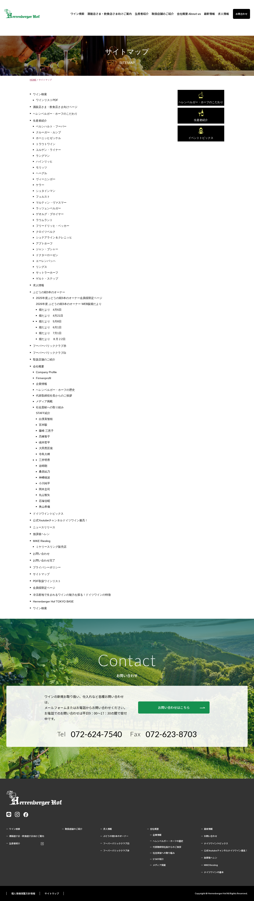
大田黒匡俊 (46, 448)
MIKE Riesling (41, 541)
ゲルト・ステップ (47, 278)
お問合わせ (241, 13)
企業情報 (41, 383)
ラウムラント (44, 220)
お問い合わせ (41, 553)
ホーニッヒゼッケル (48, 138)
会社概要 (38, 366)
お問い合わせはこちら (174, 707)
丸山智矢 (44, 495)
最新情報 (209, 14)
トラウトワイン (45, 144)
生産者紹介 (142, 14)
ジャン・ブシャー (47, 249)
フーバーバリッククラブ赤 (49, 345)
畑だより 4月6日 (50, 309)
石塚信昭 (44, 500)
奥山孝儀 (44, 506)
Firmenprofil (43, 378)
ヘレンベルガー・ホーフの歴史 (55, 389)
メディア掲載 (44, 401)
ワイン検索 (77, 14)
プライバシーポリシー (47, 567)
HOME (33, 80)
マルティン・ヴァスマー (51, 202)
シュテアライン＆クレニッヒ (54, 237)
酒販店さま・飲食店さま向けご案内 (109, 14)
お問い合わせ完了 (44, 560)
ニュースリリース (44, 527)
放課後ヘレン (41, 534)
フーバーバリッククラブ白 (49, 352)
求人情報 (223, 14)
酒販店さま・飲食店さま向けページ (55, 107)
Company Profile (46, 372)
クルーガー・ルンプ (48, 132)
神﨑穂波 (44, 477)
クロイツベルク (45, 231)
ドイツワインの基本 (214, 872)
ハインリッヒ (44, 161)
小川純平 (44, 483)
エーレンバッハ (45, 260)
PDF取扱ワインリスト (47, 581)
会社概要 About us (189, 14)
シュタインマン (45, 190)
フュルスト (43, 196)
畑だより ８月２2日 (52, 339)
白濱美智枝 (46, 419)
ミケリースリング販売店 (51, 546)
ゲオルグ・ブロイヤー (50, 214)
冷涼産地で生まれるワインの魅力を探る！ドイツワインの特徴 (72, 594)
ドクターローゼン (47, 255)
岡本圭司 (44, 489)
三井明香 (44, 459)
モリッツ (41, 167)
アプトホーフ (44, 243)
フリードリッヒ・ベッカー (52, 225)
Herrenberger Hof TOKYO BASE (53, 601)
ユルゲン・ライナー (48, 149)
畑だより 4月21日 (51, 315)
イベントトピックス (200, 137)
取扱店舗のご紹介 (163, 14)
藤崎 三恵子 (46, 430)
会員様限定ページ (44, 587)
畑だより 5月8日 (50, 321)
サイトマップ (41, 574)
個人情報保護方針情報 (23, 893)
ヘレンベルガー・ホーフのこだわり (55, 113)
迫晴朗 (43, 465)
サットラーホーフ (47, 272)
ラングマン (43, 155)
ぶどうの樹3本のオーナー (49, 292)
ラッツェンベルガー (48, 208)
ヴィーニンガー (45, 179)
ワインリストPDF (47, 100)
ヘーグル (41, 173)
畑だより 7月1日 (50, 333)
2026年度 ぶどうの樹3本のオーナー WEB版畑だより (69, 303)
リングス (41, 266)
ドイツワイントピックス (48, 513)
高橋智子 (44, 436)
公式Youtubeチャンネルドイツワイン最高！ (60, 520)
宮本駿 (43, 424)
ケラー (40, 184)
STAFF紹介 (43, 413)
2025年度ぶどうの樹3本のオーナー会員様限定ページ (69, 298)
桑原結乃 (44, 471)
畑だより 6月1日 (50, 327)
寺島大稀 (44, 454)
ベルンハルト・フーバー (51, 126)
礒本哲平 (44, 442)
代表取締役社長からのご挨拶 (54, 395)
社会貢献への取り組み (50, 407)
